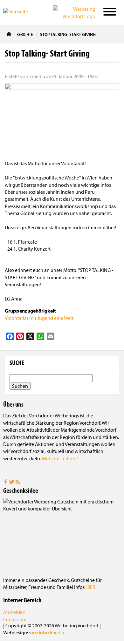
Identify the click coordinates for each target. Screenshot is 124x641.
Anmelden (14, 612)
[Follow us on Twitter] (12, 482)
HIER (90, 587)
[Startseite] (21, 12)
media (46, 632)
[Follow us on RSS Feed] (17, 482)
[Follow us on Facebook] (6, 482)
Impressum (14, 619)
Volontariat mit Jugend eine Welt (39, 318)
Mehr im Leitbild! (60, 458)
